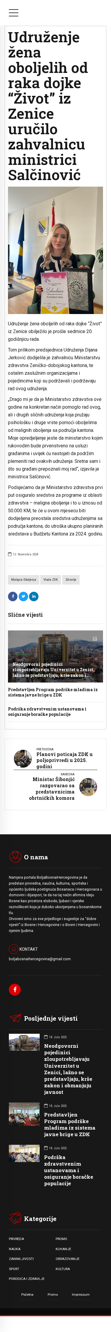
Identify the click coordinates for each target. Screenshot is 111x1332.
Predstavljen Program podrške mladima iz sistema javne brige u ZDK (53, 692)
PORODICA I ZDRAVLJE (26, 1279)
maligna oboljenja (23, 580)
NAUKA (14, 1249)
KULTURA (63, 1269)
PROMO (61, 1239)
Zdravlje (70, 580)
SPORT (14, 1269)
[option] (55, 250)
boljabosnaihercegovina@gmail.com (40, 959)
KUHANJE (63, 1249)
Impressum (81, 1294)
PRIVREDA (16, 1239)
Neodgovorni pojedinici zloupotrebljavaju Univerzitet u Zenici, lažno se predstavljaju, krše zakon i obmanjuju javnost (53, 672)
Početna (27, 1294)
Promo (53, 1294)
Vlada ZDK (51, 580)
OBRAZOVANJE (67, 1259)
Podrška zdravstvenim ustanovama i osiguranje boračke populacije (47, 711)
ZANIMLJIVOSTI (21, 1259)
